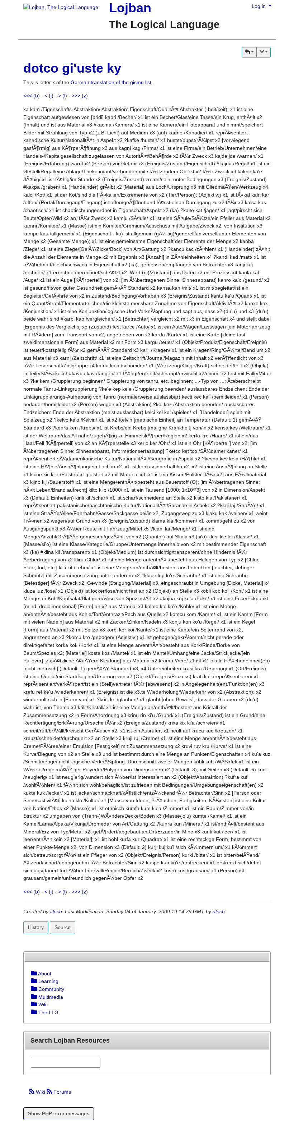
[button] (249, 52)
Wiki (40, 1092)
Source (62, 927)
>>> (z (79, 95)
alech (56, 911)
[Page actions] (263, 52)
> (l (61, 95)
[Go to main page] (58, 8)
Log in (259, 6)
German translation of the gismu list (111, 82)
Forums (61, 1092)
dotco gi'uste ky (72, 68)
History (36, 927)
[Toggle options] (34, 973)
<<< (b (30, 95)
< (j (48, 95)
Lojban (130, 7)
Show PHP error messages (58, 1113)
